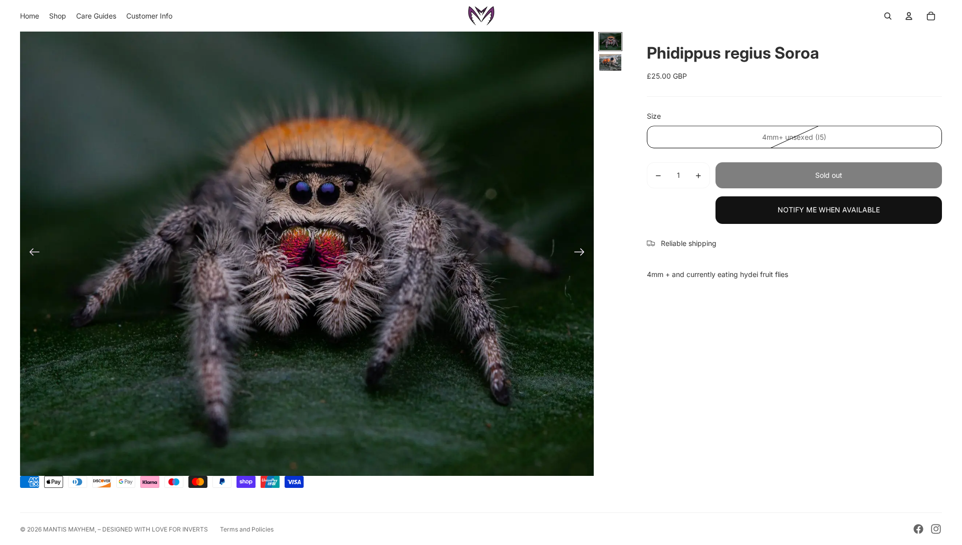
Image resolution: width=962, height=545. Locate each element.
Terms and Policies (247, 529)
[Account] (909, 16)
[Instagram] (936, 529)
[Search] (888, 16)
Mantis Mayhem (69, 529)
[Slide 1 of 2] (610, 41)
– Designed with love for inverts (153, 529)
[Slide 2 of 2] (610, 62)
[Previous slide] (31, 254)
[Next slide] (582, 254)
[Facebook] (918, 529)
